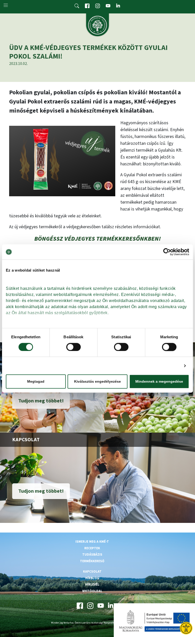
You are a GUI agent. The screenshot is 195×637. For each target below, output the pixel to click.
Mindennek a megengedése (159, 382)
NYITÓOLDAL (92, 591)
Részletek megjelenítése (157, 365)
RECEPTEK (92, 548)
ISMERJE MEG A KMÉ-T (92, 541)
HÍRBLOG (92, 578)
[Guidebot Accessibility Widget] (186, 628)
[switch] (73, 347)
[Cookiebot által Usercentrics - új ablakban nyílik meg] (167, 252)
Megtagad (35, 382)
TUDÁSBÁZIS (92, 554)
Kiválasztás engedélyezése (97, 382)
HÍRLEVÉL (92, 584)
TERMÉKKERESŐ (92, 561)
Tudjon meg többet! (41, 400)
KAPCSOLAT (92, 571)
